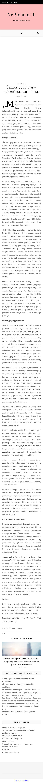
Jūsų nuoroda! (10, 752)
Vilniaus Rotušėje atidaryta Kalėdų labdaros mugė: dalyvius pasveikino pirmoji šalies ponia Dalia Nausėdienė (21, 662)
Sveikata (21, 84)
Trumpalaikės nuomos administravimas (17, 744)
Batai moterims (8, 741)
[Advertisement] (21, 56)
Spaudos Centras (15, 628)
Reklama (14, 2)
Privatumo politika (22, 780)
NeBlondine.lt (21, 14)
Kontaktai (6, 2)
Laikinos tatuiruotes (9, 746)
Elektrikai (5, 749)
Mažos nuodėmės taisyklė (12, 736)
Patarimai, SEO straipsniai (12, 738)
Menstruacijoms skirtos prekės (13, 727)
